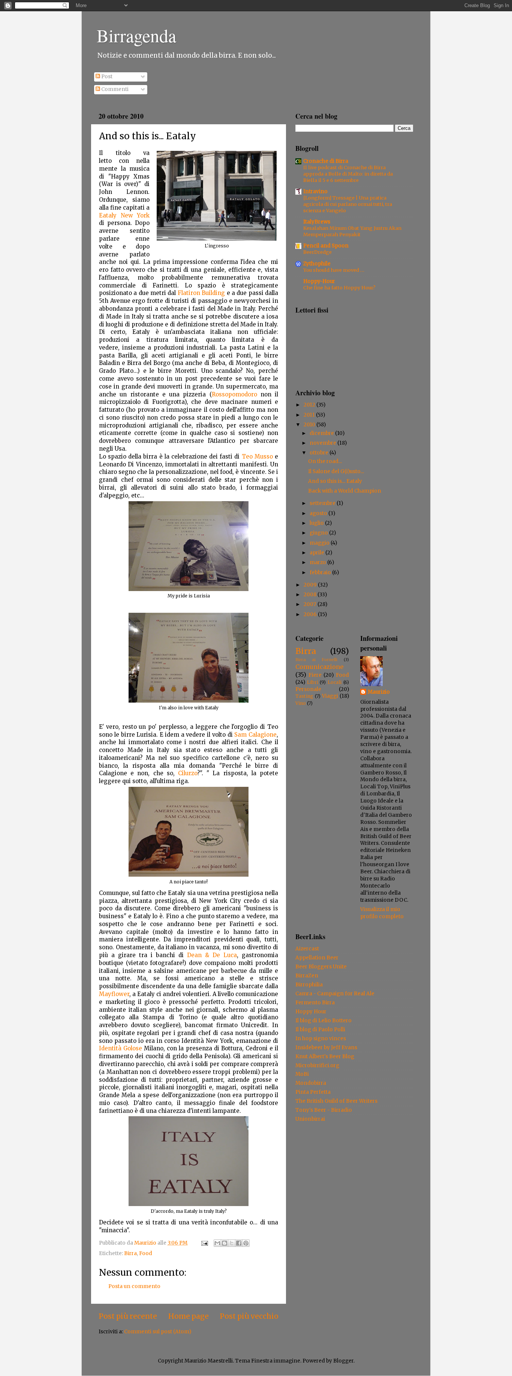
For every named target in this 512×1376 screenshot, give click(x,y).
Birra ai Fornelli (316, 659)
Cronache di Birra (325, 161)
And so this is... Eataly (335, 481)
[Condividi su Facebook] (239, 1243)
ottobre (319, 453)
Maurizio (379, 692)
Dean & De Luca (212, 955)
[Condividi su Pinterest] (246, 1243)
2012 (310, 405)
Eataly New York (124, 215)
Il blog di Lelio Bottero (323, 1020)
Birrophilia (309, 984)
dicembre (322, 433)
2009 (311, 585)
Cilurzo (187, 773)
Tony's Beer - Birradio (323, 1110)
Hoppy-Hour (319, 281)
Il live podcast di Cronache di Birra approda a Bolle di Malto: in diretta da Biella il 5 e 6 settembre (348, 173)
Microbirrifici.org (317, 1065)
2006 (311, 614)
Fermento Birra (315, 1002)
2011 (310, 415)
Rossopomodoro (234, 394)
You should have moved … (333, 270)
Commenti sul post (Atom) (157, 1331)
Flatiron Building (201, 292)
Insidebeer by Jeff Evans (326, 1047)
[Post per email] (204, 1243)
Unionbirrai (310, 1119)
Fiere (315, 675)
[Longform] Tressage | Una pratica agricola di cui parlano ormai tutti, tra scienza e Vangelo (347, 204)
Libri (312, 682)
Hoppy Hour (310, 1011)
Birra (130, 1253)
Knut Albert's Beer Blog (324, 1056)
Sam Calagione (255, 734)
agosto (319, 513)
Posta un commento (134, 1286)
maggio (320, 543)
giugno (319, 533)
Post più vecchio (249, 1316)
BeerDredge (317, 252)
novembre (323, 443)
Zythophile (317, 264)
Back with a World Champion (344, 491)
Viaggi (330, 696)
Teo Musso (257, 456)
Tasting (304, 696)
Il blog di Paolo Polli (320, 1029)
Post (106, 76)
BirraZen (306, 975)
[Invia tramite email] (217, 1243)
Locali (334, 682)
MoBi (302, 1074)
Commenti (114, 89)
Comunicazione (319, 666)
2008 (310, 594)
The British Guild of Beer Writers (336, 1101)
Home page (188, 1316)
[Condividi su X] (231, 1243)
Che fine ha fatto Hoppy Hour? (339, 287)
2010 (310, 424)
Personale (308, 689)
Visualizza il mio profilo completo (382, 913)
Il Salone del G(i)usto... (336, 471)
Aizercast (307, 949)
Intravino (315, 191)
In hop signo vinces (320, 1038)
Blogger (343, 1361)
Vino (300, 703)
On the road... (325, 461)
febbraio (321, 572)
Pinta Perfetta (313, 1092)
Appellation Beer (316, 958)
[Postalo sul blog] (224, 1243)
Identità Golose (120, 1048)
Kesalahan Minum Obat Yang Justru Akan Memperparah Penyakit (352, 231)
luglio (317, 523)
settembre (323, 503)
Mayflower (114, 994)
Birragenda (136, 35)
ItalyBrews (316, 222)
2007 (310, 604)
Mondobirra (310, 1083)
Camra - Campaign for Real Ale (334, 993)
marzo (318, 562)
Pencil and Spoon (326, 246)
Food (145, 1253)
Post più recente (128, 1316)
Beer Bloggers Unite (321, 966)
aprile (317, 553)
